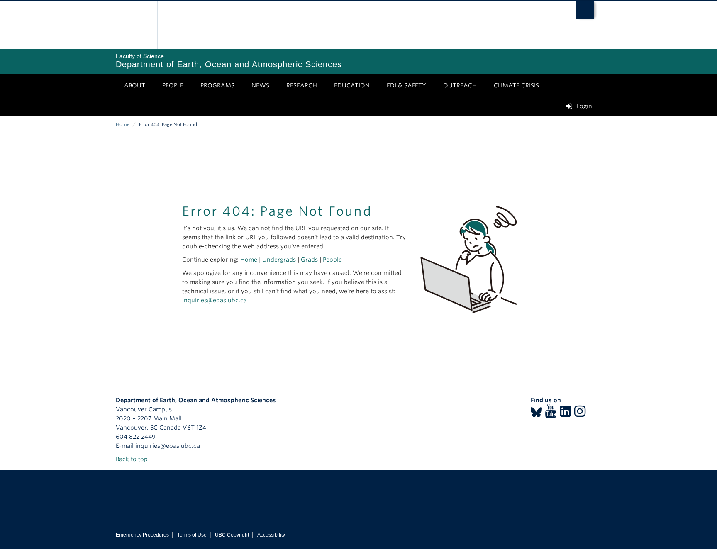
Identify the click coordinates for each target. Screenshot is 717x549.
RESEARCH (301, 85)
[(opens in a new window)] (536, 414)
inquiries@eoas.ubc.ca (214, 300)
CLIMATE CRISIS (516, 85)
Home (122, 124)
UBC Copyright (232, 535)
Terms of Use (192, 535)
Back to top (132, 459)
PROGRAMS (217, 85)
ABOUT (134, 85)
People (332, 259)
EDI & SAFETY (406, 85)
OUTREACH (460, 85)
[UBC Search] (585, 10)
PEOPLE (172, 85)
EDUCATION (352, 85)
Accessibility (271, 535)
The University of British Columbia (133, 25)
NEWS (260, 85)
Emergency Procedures (142, 535)
